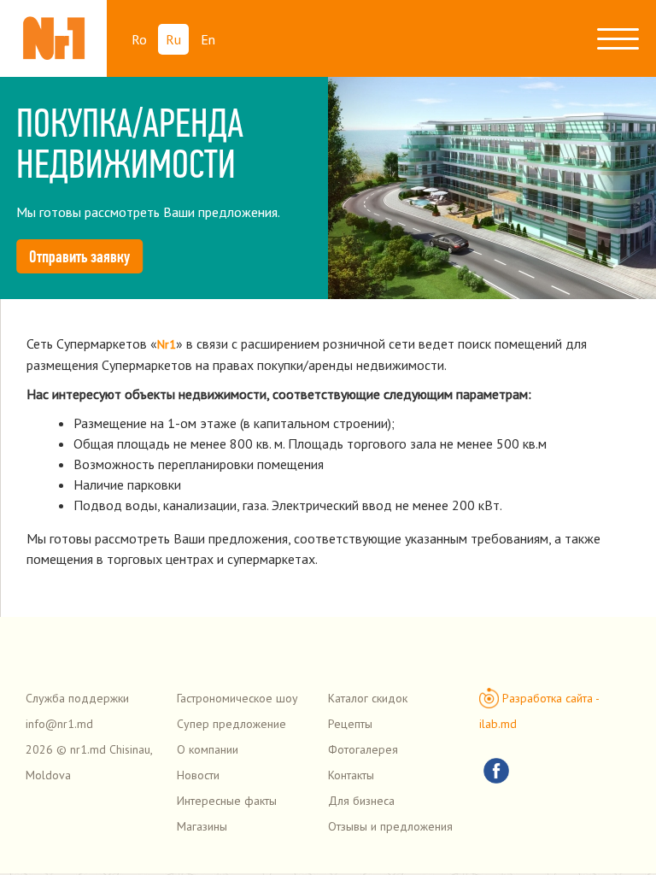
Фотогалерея (363, 749)
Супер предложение (231, 723)
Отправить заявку (79, 256)
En (208, 39)
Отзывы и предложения (390, 826)
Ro (139, 39)
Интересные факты (227, 800)
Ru (173, 39)
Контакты (351, 775)
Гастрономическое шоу (237, 698)
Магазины (202, 826)
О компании (207, 749)
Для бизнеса (361, 800)
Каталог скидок (367, 698)
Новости (198, 775)
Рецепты (350, 723)
